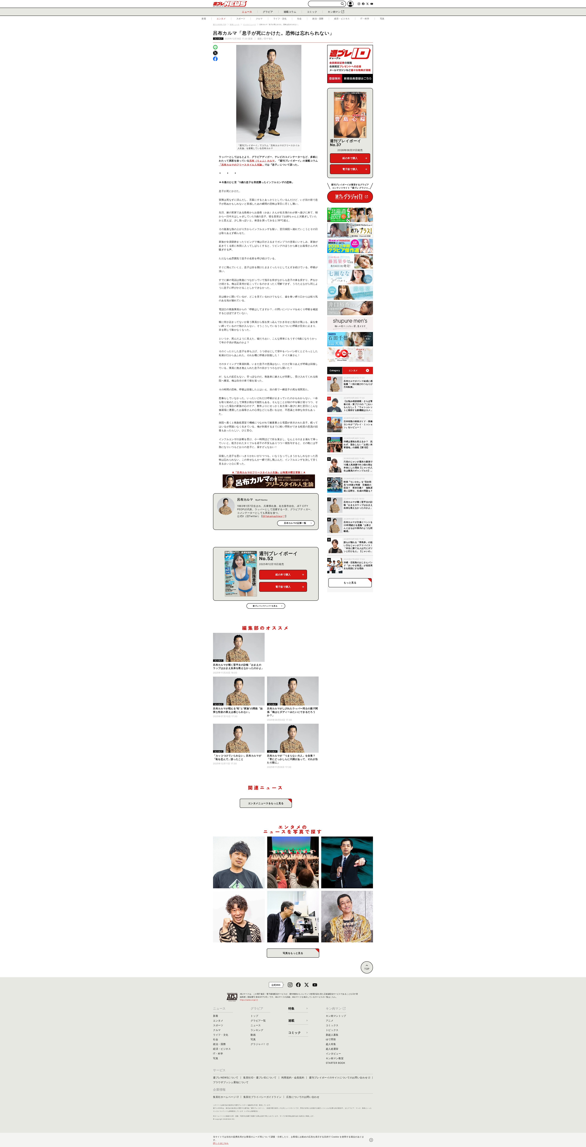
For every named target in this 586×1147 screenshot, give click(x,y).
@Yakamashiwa (272, 516)
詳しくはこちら (221, 1143)
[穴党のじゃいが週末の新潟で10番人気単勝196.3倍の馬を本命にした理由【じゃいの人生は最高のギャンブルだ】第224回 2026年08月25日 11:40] (239, 917)
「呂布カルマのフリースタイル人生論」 (242, 164)
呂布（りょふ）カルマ (262, 160)
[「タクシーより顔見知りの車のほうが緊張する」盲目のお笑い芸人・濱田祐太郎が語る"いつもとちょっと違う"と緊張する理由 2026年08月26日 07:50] (347, 862)
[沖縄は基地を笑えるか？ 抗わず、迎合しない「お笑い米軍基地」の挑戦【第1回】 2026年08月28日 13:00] (293, 862)
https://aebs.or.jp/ (249, 1000)
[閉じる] (371, 1140)
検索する (342, 3)
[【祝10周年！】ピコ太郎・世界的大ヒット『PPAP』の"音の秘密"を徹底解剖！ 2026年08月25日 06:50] (347, 917)
